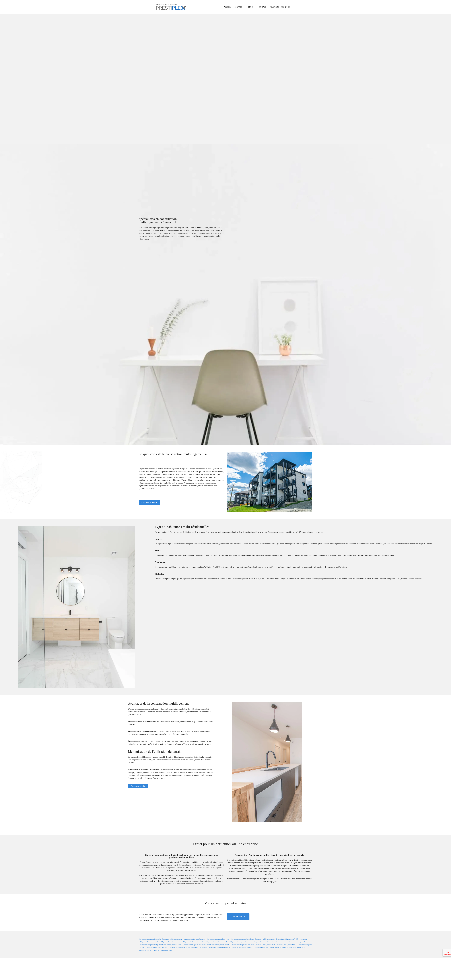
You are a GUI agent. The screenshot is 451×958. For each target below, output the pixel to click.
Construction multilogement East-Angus (232, 942)
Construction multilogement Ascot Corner (242, 939)
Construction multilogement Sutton (198, 947)
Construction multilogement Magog (172, 939)
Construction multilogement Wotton (162, 950)
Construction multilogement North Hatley (242, 945)
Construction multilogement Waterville (241, 947)
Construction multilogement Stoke (177, 947)
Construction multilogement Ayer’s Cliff (287, 939)
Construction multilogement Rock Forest (218, 939)
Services (238, 7)
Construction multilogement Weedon (264, 947)
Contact (262, 7)
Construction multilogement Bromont (162, 942)
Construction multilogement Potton (285, 945)
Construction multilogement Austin (264, 939)
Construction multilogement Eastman (277, 942)
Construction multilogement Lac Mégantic (194, 945)
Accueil (227, 7)
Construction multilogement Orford (265, 945)
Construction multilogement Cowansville (208, 942)
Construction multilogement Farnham (255, 942)
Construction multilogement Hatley (148, 945)
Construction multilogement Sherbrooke (150, 939)
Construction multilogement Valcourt (219, 947)
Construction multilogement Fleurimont (194, 939)
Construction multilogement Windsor (285, 947)
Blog (250, 7)
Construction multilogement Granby (299, 942)
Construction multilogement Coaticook (184, 942)
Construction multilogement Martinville (218, 945)
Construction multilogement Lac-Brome (170, 945)
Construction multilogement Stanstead (156, 947)
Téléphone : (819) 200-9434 (280, 7)
